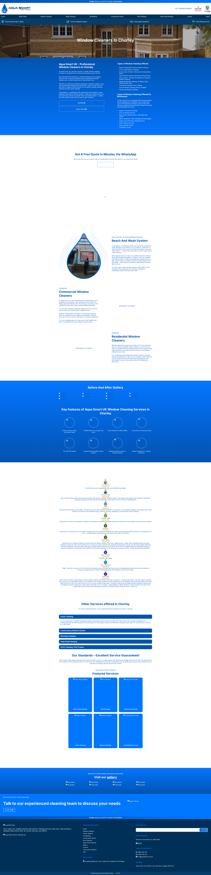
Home (3, 16)
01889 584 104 (142, 852)
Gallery (85, 845)
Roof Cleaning (141, 16)
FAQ (84, 852)
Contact (189, 16)
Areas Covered (80, 109)
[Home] (15, 8)
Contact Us (8, 810)
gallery (112, 777)
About (208, 16)
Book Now (81, 103)
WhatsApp (105, 164)
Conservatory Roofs (117, 16)
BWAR (118, 873)
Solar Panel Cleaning (166, 16)
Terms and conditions (89, 849)
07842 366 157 (142, 854)
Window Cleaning (46, 16)
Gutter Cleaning (70, 16)
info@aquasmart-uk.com (145, 857)
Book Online (23, 16)
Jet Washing (93, 16)
